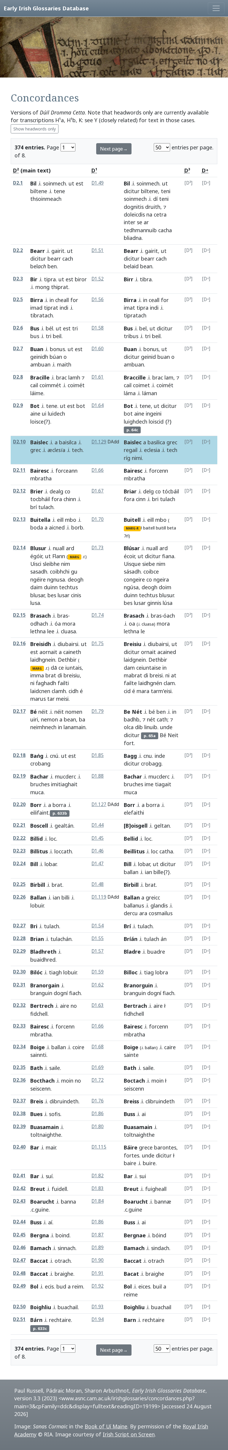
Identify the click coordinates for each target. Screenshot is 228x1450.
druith (152, 206)
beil (57, 336)
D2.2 (18, 250)
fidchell (39, 1013)
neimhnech (43, 727)
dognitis (134, 206)
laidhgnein (42, 659)
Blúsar (132, 548)
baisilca (68, 442)
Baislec (39, 442)
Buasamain (44, 1127)
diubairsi (68, 644)
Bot (34, 405)
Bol (34, 1286)
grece (146, 1147)
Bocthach (42, 1080)
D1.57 (97, 951)
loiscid (156, 421)
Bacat (131, 1273)
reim (77, 1286)
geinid (148, 356)
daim (36, 587)
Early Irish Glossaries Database (46, 8)
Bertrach (135, 1005)
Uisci (35, 563)
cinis (76, 595)
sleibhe (51, 563)
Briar (130, 491)
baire (130, 1163)
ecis (49, 1286)
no (74, 1005)
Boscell (39, 825)
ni (32, 683)
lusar (63, 595)
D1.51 (97, 250)
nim (65, 563)
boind (62, 1235)
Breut (37, 1188)
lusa (35, 602)
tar (51, 698)
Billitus (39, 851)
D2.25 (19, 884)
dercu (131, 913)
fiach (75, 993)
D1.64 (97, 405)
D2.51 (19, 1319)
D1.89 (97, 1247)
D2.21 (19, 825)
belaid (131, 266)
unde (166, 727)
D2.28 (19, 938)
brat (50, 675)
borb (77, 527)
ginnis (154, 602)
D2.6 (18, 328)
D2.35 (19, 1067)
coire (78, 1047)
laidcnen (40, 691)
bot (80, 405)
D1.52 (97, 279)
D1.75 (97, 643)
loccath (63, 851)
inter (129, 222)
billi (65, 897)
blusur (166, 595)
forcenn (158, 470)
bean (146, 266)
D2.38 (19, 1113)
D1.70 (97, 519)
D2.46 (19, 1247)
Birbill (37, 884)
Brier (36, 491)
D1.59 (97, 972)
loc (52, 838)
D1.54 (97, 926)
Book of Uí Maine (106, 1426)
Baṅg (36, 755)
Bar (34, 1147)
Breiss (131, 1101)
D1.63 (97, 1005)
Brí (127, 926)
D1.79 (97, 711)
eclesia (152, 449)
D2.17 (19, 711)
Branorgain (44, 985)
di (60, 675)
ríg (127, 457)
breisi (156, 675)
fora (56, 499)
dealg (56, 491)
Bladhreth (43, 951)
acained (166, 651)
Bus (34, 328)
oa (132, 623)
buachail (68, 1307)
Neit (173, 735)
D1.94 (97, 1319)
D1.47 (97, 863)
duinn (51, 587)
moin (67, 1080)
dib (139, 727)
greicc (153, 897)
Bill (34, 864)
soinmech (54, 183)
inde (160, 755)
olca (129, 727)
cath (162, 719)
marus (38, 698)
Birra (36, 299)
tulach (45, 507)
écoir (129, 556)
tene (59, 191)
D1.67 (97, 491)
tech (77, 449)
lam (168, 377)
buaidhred (43, 959)
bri (155, 499)
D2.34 (19, 1047)
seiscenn (40, 1088)
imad (36, 307)
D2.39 (19, 1126)
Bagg (130, 755)
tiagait (163, 784)
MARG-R (132, 528)
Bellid (131, 838)
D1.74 (97, 615)
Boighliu (40, 1307)
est (79, 183)
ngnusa (56, 579)
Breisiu (132, 644)
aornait (48, 651)
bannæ (162, 1201)
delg (148, 491)
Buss (129, 1114)
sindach (160, 1248)
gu (74, 571)
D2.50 (19, 1307)
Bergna (39, 1235)
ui (44, 413)
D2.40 (19, 1147)
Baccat (39, 1260)
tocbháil (40, 499)
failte (130, 683)
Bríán (130, 938)
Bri (33, 926)
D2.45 (19, 1235)
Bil (33, 183)
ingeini (154, 413)
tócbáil (170, 491)
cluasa (68, 631)
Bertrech (41, 1005)
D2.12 (19, 491)
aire (64, 1005)
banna (68, 1201)
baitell (149, 528)
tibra (146, 279)
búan (56, 356)
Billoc (130, 972)
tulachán (61, 938)
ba (82, 719)
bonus (57, 349)
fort (129, 743)
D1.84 (97, 1201)
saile (54, 1067)
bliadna (133, 237)
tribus (131, 336)
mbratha (41, 478)
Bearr (37, 250)
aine (35, 413)
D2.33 (19, 1026)
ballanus (134, 905)
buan (163, 356)
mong (42, 286)
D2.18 (19, 755)
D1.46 (97, 851)
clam (169, 683)
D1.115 (98, 1147)
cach (67, 258)
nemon (49, 719)
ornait (148, 651)
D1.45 (97, 838)
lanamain (75, 727)
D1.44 (97, 825)
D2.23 (19, 851)
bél (49, 328)
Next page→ (114, 149)
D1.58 (97, 328)
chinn (70, 499)
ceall (154, 299)
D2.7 (18, 348)
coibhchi (59, 571)
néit (43, 711)
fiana (168, 556)
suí (49, 1176)
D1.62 (97, 985)
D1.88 (97, 776)
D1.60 (97, 348)
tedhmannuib (140, 230)
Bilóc (36, 972)
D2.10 (19, 442)
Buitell (132, 519)
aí (50, 1222)
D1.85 (97, 755)
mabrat (133, 675)
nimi (137, 457)
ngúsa (131, 587)
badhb (132, 719)
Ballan (38, 897)
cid (127, 691)
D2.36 (19, 1080)
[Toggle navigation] (216, 8)
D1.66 (97, 470)
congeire (134, 579)
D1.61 (97, 377)
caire (170, 1047)
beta (171, 528)
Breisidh (40, 644)
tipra (50, 279)
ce (61, 667)
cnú (54, 755)
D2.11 (19, 470)
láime (36, 393)
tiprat (51, 307)
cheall (62, 299)
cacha (165, 230)
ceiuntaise (148, 667)
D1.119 (98, 897)
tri (75, 328)
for (74, 299)
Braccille (135, 377)
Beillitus (134, 851)
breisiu (72, 675)
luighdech (135, 421)
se (139, 222)
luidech (56, 413)
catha (166, 851)
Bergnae (135, 1235)
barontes (165, 1147)
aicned (57, 527)
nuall (58, 548)
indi (64, 307)
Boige (37, 1047)
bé (152, 711)
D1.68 (97, 1047)
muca (37, 792)
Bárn (36, 1319)
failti (63, 683)
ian (148, 872)
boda (36, 527)
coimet (141, 385)
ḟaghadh (46, 683)
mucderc (65, 776)
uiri (34, 719)
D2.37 (19, 1101)
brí (33, 507)
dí (155, 198)
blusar (37, 595)
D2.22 (19, 838)
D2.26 (19, 897)
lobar (50, 864)
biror (81, 279)
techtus (68, 587)
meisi (62, 698)
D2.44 (19, 1222)
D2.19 (19, 776)
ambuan (40, 364)
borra (59, 804)
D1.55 (97, 938)
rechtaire (60, 1319)
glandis (159, 905)
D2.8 (18, 377)
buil (157, 1286)
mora (68, 623)
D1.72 (97, 1080)
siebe (148, 563)
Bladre (132, 951)
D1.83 (97, 1188)
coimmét (50, 385)
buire (149, 1163)
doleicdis (134, 214)
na (149, 214)
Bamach (40, 1248)
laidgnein (135, 659)
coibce (151, 571)
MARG (74, 557)
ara (143, 913)
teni (165, 191)
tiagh (55, 972)
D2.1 (18, 183)
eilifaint (39, 812)
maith (64, 364)
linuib (150, 727)
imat (129, 307)
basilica (156, 442)
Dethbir (67, 659)
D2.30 (19, 972)
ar (146, 222)
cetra (160, 214)
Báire (130, 1147)
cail (34, 385)
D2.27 (19, 926)
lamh (74, 377)
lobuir (37, 905)
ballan (131, 872)
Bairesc (39, 470)
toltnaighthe (45, 1134)
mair (51, 1147)
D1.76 (97, 1101)
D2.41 (19, 1176)
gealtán (64, 825)
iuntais (73, 667)
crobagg (151, 763)
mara (143, 691)
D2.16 (19, 643)
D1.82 (97, 1176)
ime (149, 784)
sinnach (66, 1248)
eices (144, 1286)
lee (50, 631)
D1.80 (97, 1126)
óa (58, 623)
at (173, 675)
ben (52, 266)
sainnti (38, 1054)
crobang (40, 763)
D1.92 (97, 1286)
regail (130, 449)
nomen (73, 711)
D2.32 (19, 1005)
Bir (33, 279)
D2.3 (18, 279)
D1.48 (97, 884)
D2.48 (19, 1273)
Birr (128, 279)
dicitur (132, 191)
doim (165, 587)
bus (34, 336)
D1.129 (98, 442)
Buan (36, 349)
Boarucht (42, 1201)
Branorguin (138, 985)
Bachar (39, 776)
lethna (38, 631)
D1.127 (98, 804)
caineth (72, 651)
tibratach (41, 315)
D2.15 (19, 615)
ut (71, 183)
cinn (140, 499)
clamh (59, 691)
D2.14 (19, 548)
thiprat (59, 286)
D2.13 (19, 519)
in (52, 299)
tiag (149, 972)
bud (61, 1286)
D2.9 (18, 405)
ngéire (38, 579)
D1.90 (97, 1260)
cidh (73, 691)
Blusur (38, 548)
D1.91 (97, 1273)
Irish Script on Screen (129, 1434)
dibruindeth (64, 1101)
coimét (76, 385)
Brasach (40, 615)
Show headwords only (34, 129)
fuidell (59, 1188)
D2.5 (18, 299)
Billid (36, 838)
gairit (57, 250)
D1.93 (97, 1307)
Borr (36, 804)
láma (130, 393)
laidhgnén (150, 683)
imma (37, 675)
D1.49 (97, 183)
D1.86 (97, 1113)
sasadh (38, 571)
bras (62, 615)
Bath (36, 1067)
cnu (147, 755)
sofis (54, 1114)
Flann (58, 556)
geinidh (39, 356)
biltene (38, 191)
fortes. (132, 1155)
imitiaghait (64, 784)
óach (169, 615)
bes (52, 595)
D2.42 (19, 1188)
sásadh (132, 571)
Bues (36, 1114)
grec (35, 449)
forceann (66, 470)
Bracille (40, 377)
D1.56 (97, 299)
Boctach (134, 1080)
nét (151, 719)
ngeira (161, 579)
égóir (36, 556)
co (67, 491)
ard (70, 548)
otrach (63, 1260)
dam (129, 667)
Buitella (40, 519)
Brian (37, 938)
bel (143, 328)
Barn (130, 1319)
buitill (161, 528)
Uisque (132, 563)
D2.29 (19, 951)
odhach (39, 623)
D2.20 (19, 804)
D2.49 (19, 1286)
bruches (40, 784)
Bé (33, 711)
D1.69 (97, 1067)
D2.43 (19, 1201)
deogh (75, 579)
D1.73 (97, 548)
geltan (162, 825)
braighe (64, 1273)
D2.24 (19, 863)
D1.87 (97, 1235)
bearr (54, 258)
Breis (36, 1101)
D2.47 (19, 1260)
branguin (41, 993)
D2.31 (19, 985)
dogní (61, 993)
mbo (70, 519)
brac (61, 377)
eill (60, 519)
